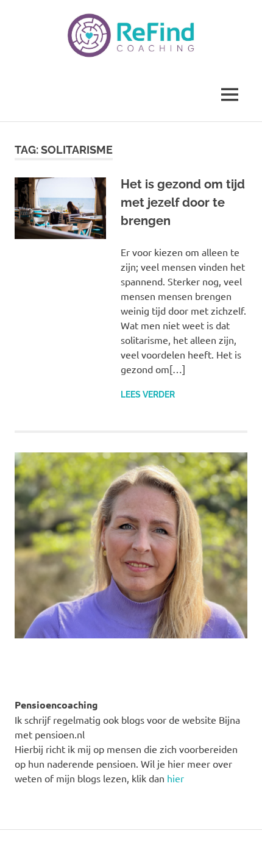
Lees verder (148, 394)
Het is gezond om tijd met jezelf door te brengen (183, 202)
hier (175, 778)
